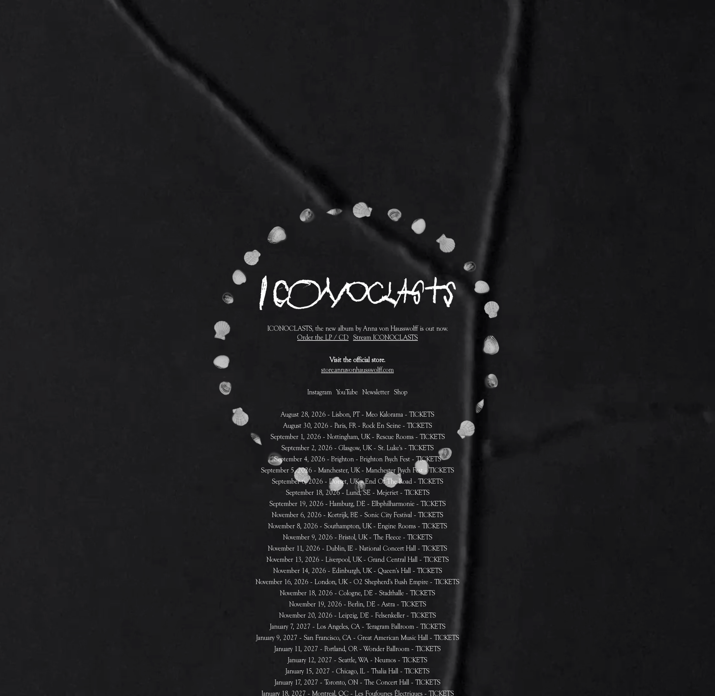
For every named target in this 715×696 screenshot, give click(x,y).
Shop (400, 392)
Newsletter (375, 392)
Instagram (320, 392)
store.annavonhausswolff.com (357, 370)
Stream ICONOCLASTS (385, 337)
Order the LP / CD (323, 337)
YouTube (347, 392)
